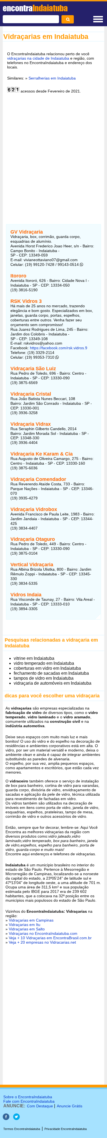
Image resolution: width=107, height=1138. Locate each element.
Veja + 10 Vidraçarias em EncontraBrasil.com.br (50, 938)
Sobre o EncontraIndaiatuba (27, 1097)
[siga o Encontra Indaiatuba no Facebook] (6, 1118)
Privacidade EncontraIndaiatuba (65, 1129)
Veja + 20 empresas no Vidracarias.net (42, 942)
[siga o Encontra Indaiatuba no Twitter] (16, 1118)
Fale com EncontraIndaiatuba (29, 1101)
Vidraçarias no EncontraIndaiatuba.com (43, 933)
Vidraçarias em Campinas (31, 920)
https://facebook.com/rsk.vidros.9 (58, 348)
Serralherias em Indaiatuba (52, 78)
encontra (35, 8)
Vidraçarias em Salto (27, 929)
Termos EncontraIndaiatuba (21, 1129)
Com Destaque (40, 1106)
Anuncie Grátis (69, 1106)
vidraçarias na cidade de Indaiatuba (38, 58)
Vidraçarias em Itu (24, 924)
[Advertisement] (53, 155)
